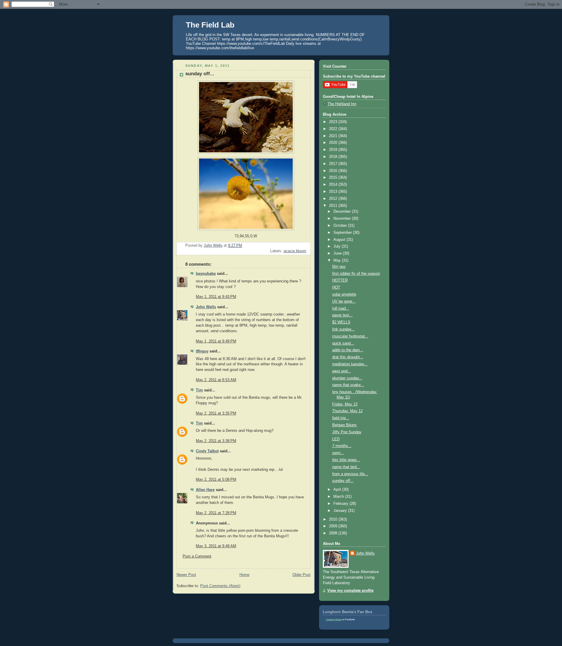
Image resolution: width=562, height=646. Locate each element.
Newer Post (186, 575)
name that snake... (348, 385)
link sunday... (343, 329)
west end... (341, 371)
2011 (333, 206)
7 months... (342, 446)
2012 (333, 199)
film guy (339, 267)
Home (244, 575)
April (337, 490)
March (339, 497)
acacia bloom (295, 251)
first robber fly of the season (356, 274)
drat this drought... (347, 357)
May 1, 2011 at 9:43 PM (216, 297)
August (340, 240)
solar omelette (344, 294)
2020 (333, 143)
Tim (199, 390)
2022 (333, 129)
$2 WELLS (341, 322)
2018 (333, 157)
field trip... (340, 418)
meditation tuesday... (350, 364)
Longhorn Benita (334, 619)
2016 (333, 171)
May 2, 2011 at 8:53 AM (216, 380)
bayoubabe (206, 274)
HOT (336, 287)
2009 (333, 526)
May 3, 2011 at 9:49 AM (216, 546)
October (340, 226)
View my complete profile (350, 591)
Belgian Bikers (344, 425)
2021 (333, 136)
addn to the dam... (347, 350)
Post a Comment (197, 556)
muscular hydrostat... (350, 336)
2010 (333, 519)
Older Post (301, 575)
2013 (333, 192)
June (338, 253)
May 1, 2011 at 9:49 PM (216, 341)
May (337, 260)
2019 (333, 150)
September (343, 233)
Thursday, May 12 (347, 411)
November (342, 219)
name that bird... (346, 467)
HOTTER (340, 280)
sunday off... (343, 481)
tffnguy (202, 351)
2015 (333, 177)
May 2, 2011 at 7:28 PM (216, 513)
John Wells (206, 307)
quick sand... (343, 343)
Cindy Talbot (207, 451)
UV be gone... (344, 301)
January (340, 511)
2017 (333, 164)
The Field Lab (210, 25)
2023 (333, 122)
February (341, 504)
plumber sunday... (347, 378)
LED (336, 439)
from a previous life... (350, 474)
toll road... (340, 308)
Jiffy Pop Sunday (346, 432)
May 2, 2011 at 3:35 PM (216, 413)
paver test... (342, 315)
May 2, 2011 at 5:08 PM (216, 480)
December (342, 211)
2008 (333, 533)
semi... (338, 453)
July (337, 246)
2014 (333, 185)
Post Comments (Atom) (220, 586)
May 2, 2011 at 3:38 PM (216, 441)
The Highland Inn (342, 104)
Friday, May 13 (344, 404)
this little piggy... (346, 460)
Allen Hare (205, 490)
